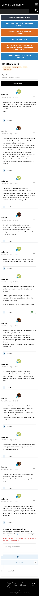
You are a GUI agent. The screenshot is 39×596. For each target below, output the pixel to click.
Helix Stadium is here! (19, 39)
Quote (9, 120)
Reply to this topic (19, 83)
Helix (18, 77)
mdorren (8, 75)
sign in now (20, 534)
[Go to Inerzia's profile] (19, 128)
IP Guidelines (22, 584)
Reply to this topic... (14, 547)
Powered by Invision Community (19, 593)
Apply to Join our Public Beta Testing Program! (19, 24)
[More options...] (34, 96)
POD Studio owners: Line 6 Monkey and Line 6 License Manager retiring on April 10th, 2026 (19, 47)
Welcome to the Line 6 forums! (19, 17)
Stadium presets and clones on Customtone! (19, 56)
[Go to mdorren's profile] (19, 91)
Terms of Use (8, 585)
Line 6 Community (13, 4)
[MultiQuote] (4, 120)
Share (20, 557)
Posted (9, 97)
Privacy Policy (14, 584)
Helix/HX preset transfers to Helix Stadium (19, 32)
